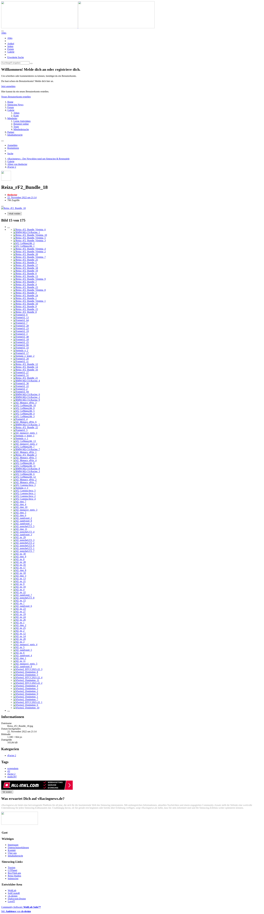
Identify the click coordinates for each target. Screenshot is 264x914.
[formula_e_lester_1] (23, 435)
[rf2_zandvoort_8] (22, 521)
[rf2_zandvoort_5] (22, 650)
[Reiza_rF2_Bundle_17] (25, 265)
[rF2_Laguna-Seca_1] (24, 493)
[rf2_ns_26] (19, 619)
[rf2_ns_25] (19, 628)
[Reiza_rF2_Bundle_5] (25, 262)
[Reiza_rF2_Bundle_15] (25, 309)
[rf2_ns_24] (19, 617)
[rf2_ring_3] (19, 575)
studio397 (12, 776)
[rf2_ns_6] (18, 652)
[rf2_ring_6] (19, 515)
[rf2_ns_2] (18, 630)
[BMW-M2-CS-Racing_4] (26, 380)
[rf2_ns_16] (19, 564)
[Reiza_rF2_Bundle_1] (25, 298)
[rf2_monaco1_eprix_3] (25, 510)
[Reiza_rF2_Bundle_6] (25, 273)
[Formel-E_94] (21, 391)
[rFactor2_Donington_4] (25, 685)
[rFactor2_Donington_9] (25, 694)
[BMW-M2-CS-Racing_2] (26, 397)
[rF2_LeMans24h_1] (24, 246)
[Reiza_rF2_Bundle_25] (25, 259)
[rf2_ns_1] (18, 622)
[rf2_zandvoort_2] (22, 518)
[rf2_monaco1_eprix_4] (25, 644)
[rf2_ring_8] (19, 570)
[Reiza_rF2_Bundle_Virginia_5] (29, 237)
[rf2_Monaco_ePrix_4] (25, 460)
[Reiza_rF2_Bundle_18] (25, 268)
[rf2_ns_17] (19, 567)
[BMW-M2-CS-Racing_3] (26, 471)
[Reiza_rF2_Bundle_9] (25, 306)
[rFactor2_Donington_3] (25, 688)
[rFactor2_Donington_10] (26, 707)
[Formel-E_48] (21, 336)
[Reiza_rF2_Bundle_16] (25, 369)
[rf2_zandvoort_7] (22, 595)
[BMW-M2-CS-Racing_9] (26, 400)
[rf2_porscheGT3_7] (23, 551)
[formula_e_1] (20, 438)
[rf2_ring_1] (19, 658)
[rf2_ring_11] (20, 529)
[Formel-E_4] (20, 419)
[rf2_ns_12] (19, 633)
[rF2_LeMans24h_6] (24, 474)
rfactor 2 (11, 774)
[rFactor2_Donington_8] (25, 672)
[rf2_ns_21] (19, 581)
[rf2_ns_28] (19, 562)
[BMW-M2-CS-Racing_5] (26, 424)
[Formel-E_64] (21, 320)
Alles (9, 38)
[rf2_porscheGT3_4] (23, 532)
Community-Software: (21, 907)
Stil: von (16, 911)
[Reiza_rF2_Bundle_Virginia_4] (29, 248)
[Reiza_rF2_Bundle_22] (25, 427)
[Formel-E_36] (21, 383)
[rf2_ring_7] (19, 501)
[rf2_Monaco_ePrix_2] (25, 479)
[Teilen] (2, 206)
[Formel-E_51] (21, 375)
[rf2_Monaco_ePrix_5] (25, 457)
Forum (10, 49)
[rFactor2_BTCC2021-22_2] (27, 683)
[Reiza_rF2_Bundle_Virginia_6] (29, 229)
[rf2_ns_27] (19, 611)
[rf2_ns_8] (18, 559)
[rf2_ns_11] (19, 661)
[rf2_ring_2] (19, 625)
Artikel (10, 43)
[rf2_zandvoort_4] (22, 655)
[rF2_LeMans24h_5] (24, 411)
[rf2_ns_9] (18, 584)
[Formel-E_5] (20, 430)
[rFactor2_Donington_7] (25, 699)
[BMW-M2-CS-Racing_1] (26, 232)
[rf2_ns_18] (19, 573)
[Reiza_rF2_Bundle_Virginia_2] (29, 251)
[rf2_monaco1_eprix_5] (25, 663)
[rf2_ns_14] (19, 636)
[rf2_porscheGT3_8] (23, 597)
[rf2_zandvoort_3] (22, 534)
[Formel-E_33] (21, 347)
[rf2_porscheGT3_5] (23, 526)
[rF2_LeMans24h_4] (24, 413)
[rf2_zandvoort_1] (22, 523)
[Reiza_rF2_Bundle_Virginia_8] (29, 290)
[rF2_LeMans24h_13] (24, 441)
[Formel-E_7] (20, 323)
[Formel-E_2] (20, 389)
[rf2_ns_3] (18, 641)
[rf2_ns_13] (19, 578)
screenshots (12, 768)
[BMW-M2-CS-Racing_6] (26, 394)
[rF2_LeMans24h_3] (24, 416)
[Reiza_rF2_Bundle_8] (25, 312)
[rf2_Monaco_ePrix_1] (25, 452)
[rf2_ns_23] (19, 608)
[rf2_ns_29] (19, 537)
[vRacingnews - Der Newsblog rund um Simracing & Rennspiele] (78, 27)
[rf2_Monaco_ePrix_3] (25, 402)
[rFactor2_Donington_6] (25, 705)
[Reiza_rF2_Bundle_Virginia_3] (29, 240)
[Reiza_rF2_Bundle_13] (25, 276)
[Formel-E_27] (21, 372)
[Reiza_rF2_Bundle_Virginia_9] (29, 279)
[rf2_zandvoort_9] (22, 666)
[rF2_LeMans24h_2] (24, 243)
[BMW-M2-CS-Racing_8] (26, 468)
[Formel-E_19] (21, 331)
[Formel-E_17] (21, 353)
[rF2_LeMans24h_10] (24, 405)
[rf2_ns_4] (18, 589)
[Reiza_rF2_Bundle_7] (25, 281)
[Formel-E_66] (21, 345)
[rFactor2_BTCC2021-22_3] (27, 669)
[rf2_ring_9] (19, 556)
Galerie (10, 52)
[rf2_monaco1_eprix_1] (25, 433)
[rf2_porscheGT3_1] (23, 548)
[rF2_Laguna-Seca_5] (24, 490)
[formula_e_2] (20, 350)
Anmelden (12, 145)
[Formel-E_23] (21, 328)
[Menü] (2, 140)
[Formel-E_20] (21, 358)
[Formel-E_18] (21, 339)
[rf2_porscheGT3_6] (23, 545)
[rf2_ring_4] (19, 504)
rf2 (8, 771)
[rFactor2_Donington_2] (25, 691)
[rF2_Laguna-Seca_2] (24, 496)
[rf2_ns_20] (19, 639)
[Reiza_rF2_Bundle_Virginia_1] (29, 301)
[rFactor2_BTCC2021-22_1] (27, 702)
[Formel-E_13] (21, 317)
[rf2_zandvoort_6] (22, 606)
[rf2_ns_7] (18, 603)
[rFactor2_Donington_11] (26, 680)
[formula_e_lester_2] (23, 356)
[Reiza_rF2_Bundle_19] (25, 270)
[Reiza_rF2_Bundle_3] (25, 292)
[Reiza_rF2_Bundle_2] (25, 455)
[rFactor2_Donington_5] (25, 674)
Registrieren (13, 148)
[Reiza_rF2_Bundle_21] (25, 378)
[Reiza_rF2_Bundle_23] (25, 287)
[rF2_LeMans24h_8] (24, 463)
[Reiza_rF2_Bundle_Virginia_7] (29, 257)
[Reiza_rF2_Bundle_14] (25, 367)
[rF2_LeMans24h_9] (24, 408)
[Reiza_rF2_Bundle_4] (25, 284)
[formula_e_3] (20, 488)
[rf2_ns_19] (19, 614)
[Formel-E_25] (21, 342)
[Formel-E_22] (21, 386)
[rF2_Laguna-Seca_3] (24, 485)
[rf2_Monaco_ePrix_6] (25, 422)
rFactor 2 (11, 755)
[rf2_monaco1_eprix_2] (25, 444)
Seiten (10, 46)
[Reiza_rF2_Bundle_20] (25, 254)
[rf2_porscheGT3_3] (23, 540)
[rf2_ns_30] (19, 553)
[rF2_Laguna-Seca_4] (24, 499)
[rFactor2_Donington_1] (25, 696)
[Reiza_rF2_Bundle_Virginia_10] (30, 235)
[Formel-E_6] (20, 314)
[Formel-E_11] (21, 361)
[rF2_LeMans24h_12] (24, 477)
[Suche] (31, 63)
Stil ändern (7, 792)
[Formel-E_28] (21, 325)
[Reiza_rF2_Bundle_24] (25, 295)
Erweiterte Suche (15, 57)
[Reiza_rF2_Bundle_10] (25, 303)
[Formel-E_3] (20, 334)
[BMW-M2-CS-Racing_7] (26, 449)
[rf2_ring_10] (20, 507)
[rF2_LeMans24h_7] (24, 446)
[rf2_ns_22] (19, 592)
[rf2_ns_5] (18, 647)
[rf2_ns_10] (19, 586)
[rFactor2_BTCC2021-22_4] (27, 677)
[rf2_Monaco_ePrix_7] (25, 482)
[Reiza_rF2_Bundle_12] (25, 364)
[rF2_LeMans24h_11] (24, 466)
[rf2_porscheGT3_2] (23, 542)
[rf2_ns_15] (19, 600)
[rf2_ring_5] (19, 512)
